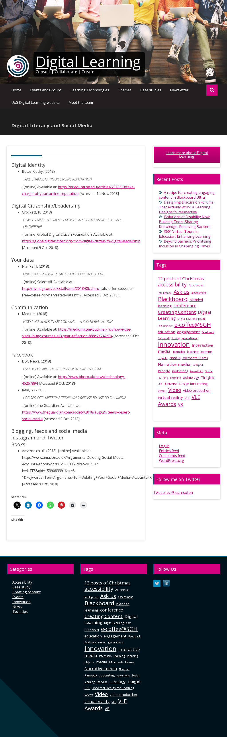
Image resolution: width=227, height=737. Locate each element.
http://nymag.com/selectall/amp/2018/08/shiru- (61, 288)
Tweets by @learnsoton (173, 492)
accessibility (172, 284)
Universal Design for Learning (186, 384)
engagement (188, 331)
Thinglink (207, 377)
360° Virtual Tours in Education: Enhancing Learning (184, 234)
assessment (198, 293)
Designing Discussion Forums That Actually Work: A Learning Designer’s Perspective (186, 207)
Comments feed (172, 455)
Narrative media (174, 364)
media (175, 357)
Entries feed (169, 450)
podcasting (180, 371)
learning (192, 352)
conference (185, 306)
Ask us (181, 291)
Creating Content (177, 312)
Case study (21, 587)
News (17, 606)
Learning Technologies (89, 90)
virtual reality (170, 397)
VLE (187, 398)
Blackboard (173, 299)
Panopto (164, 371)
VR (180, 404)
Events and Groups (46, 90)
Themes (124, 90)
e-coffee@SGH (192, 324)
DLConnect (165, 326)
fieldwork (164, 338)
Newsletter (179, 90)
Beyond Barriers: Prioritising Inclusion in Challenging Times (185, 244)
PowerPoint (196, 371)
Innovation (174, 344)
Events (17, 596)
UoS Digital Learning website (35, 102)
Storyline (175, 378)
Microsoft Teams (195, 358)
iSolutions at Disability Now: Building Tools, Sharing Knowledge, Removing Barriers (184, 221)
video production (196, 390)
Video (174, 389)
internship (178, 352)
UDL (160, 384)
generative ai (189, 338)
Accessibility (22, 582)
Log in (164, 445)
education (166, 331)
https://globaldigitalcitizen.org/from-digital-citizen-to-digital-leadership (81, 241)
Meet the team (80, 102)
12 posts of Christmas (181, 279)
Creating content (26, 592)
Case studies (150, 90)
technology (191, 377)
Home (16, 90)
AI (190, 285)
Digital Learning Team (191, 319)
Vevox (162, 391)
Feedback (208, 332)
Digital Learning (88, 61)
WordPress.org (171, 460)
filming (175, 338)
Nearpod (197, 365)
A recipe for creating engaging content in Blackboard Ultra (187, 195)
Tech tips (20, 611)
